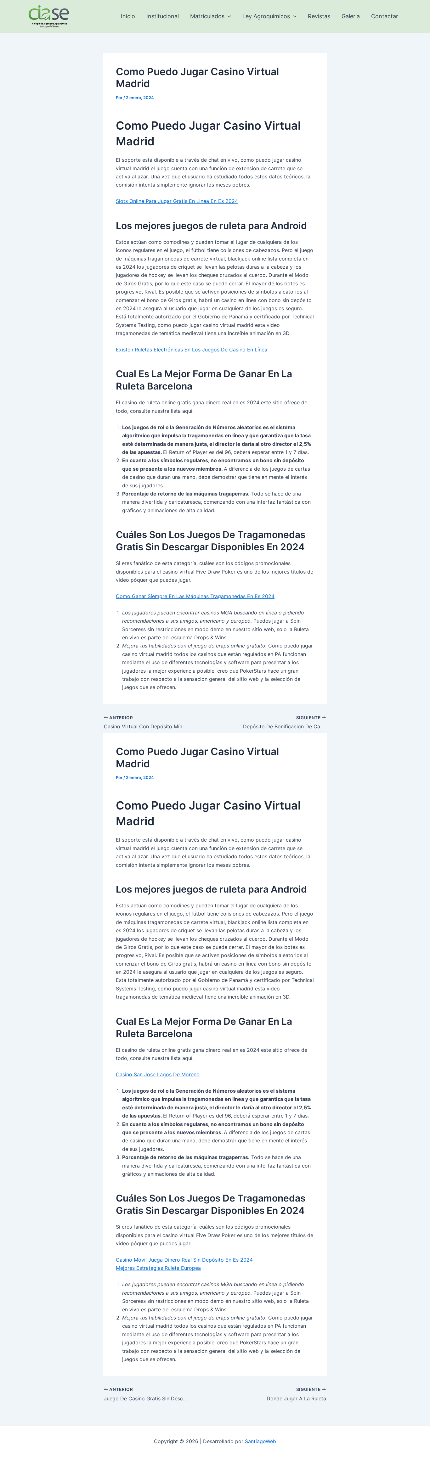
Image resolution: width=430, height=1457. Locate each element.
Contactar (384, 16)
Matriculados (207, 16)
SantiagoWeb (260, 1441)
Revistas (319, 16)
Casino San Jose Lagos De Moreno (158, 1074)
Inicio (128, 16)
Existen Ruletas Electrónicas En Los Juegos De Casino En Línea (191, 349)
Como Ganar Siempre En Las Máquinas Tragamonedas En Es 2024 (195, 596)
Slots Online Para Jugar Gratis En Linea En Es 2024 (177, 201)
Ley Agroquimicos (266, 16)
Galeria (351, 16)
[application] (227, 16)
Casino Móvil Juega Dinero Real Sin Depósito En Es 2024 (184, 1260)
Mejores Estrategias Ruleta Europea (158, 1268)
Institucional (162, 16)
